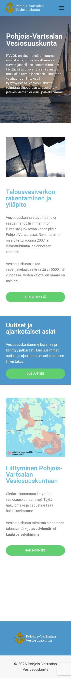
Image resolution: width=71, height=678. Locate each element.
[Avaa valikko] (61, 8)
